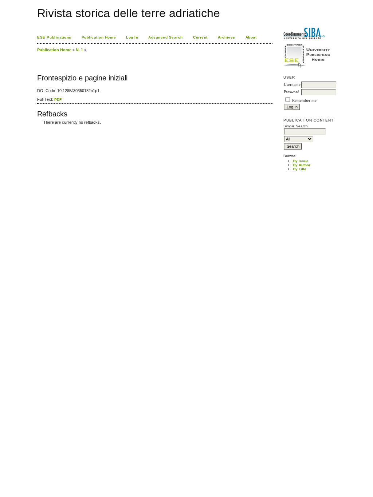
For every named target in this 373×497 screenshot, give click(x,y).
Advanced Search (165, 37)
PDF (58, 100)
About (251, 37)
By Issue (301, 161)
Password (291, 92)
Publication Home (99, 37)
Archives (226, 37)
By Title (299, 169)
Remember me (304, 101)
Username (292, 85)
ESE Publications (54, 37)
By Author (301, 165)
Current (200, 37)
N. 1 (79, 50)
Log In (132, 37)
